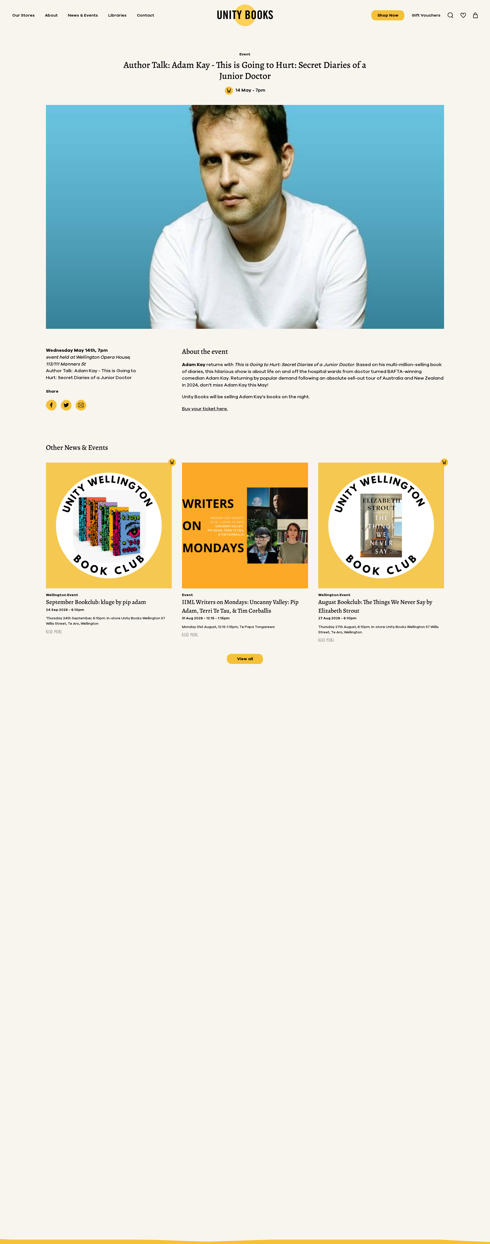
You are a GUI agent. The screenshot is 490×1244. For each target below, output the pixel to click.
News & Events (83, 15)
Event (244, 54)
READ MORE (54, 632)
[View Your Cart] (475, 15)
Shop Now (387, 15)
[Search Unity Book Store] (450, 15)
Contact (145, 15)
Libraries (117, 15)
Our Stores (23, 15)
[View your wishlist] (463, 15)
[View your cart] (475, 15)
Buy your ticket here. (205, 409)
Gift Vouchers (426, 15)
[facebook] (51, 405)
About (51, 15)
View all (245, 659)
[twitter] (66, 405)
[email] (81, 405)
